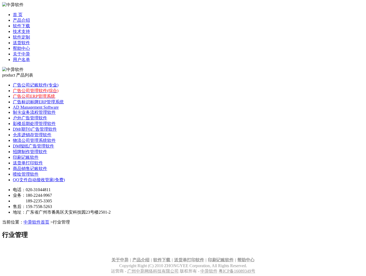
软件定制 (21, 37)
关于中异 (21, 54)
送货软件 (21, 42)
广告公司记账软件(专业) (35, 85)
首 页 (18, 14)
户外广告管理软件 (30, 118)
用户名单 (21, 59)
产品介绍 (21, 20)
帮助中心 (21, 48)
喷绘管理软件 (26, 174)
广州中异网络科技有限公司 (153, 271)
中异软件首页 (36, 222)
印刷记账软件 (26, 157)
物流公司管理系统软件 (34, 140)
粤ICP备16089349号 (237, 271)
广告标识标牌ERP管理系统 (38, 102)
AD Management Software (36, 107)
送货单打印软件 (28, 163)
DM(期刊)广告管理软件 (35, 129)
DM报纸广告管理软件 (33, 146)
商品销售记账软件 (30, 168)
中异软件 (209, 271)
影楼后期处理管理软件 (34, 123)
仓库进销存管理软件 (32, 135)
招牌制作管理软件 (30, 151)
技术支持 (21, 31)
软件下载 (21, 26)
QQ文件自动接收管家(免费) (39, 179)
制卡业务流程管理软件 (34, 112)
